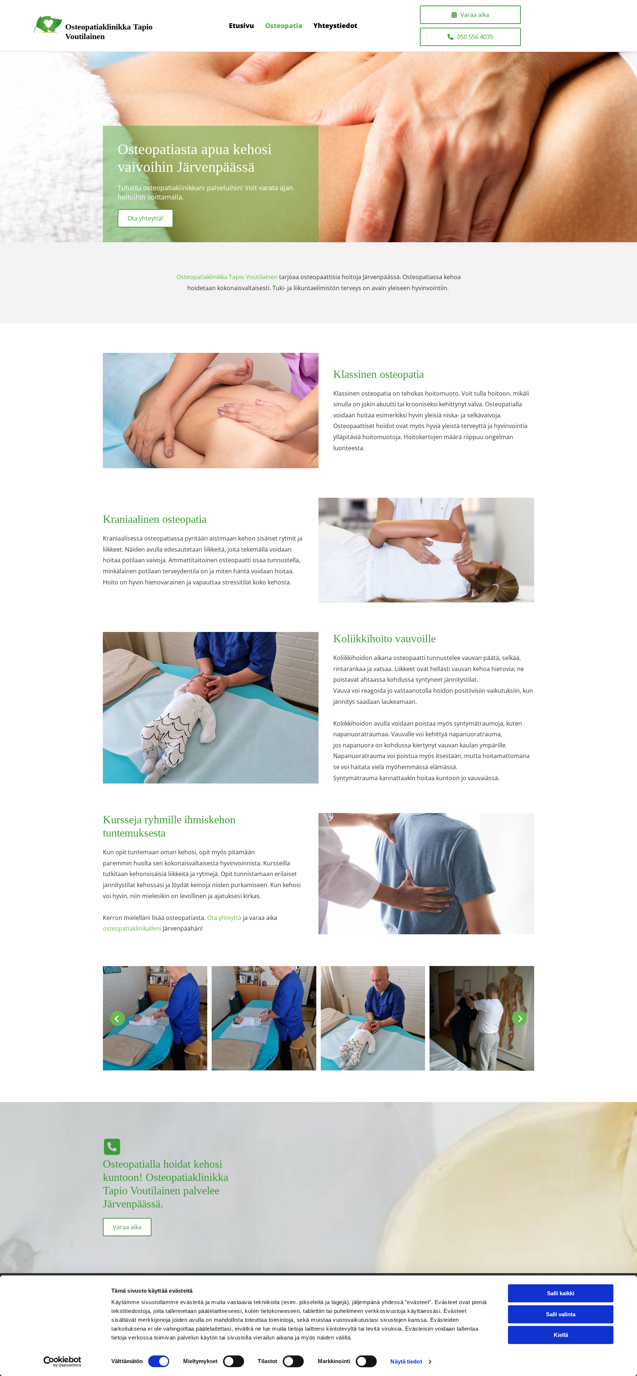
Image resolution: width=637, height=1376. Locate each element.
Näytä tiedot (406, 1361)
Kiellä (561, 1335)
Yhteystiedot (335, 25)
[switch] (233, 1361)
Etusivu (241, 25)
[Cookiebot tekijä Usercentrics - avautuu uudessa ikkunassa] (62, 1361)
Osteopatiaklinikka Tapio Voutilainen (227, 277)
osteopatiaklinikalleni (132, 928)
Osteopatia (283, 25)
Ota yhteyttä (224, 918)
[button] (470, 15)
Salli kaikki (560, 1293)
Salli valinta (560, 1314)
